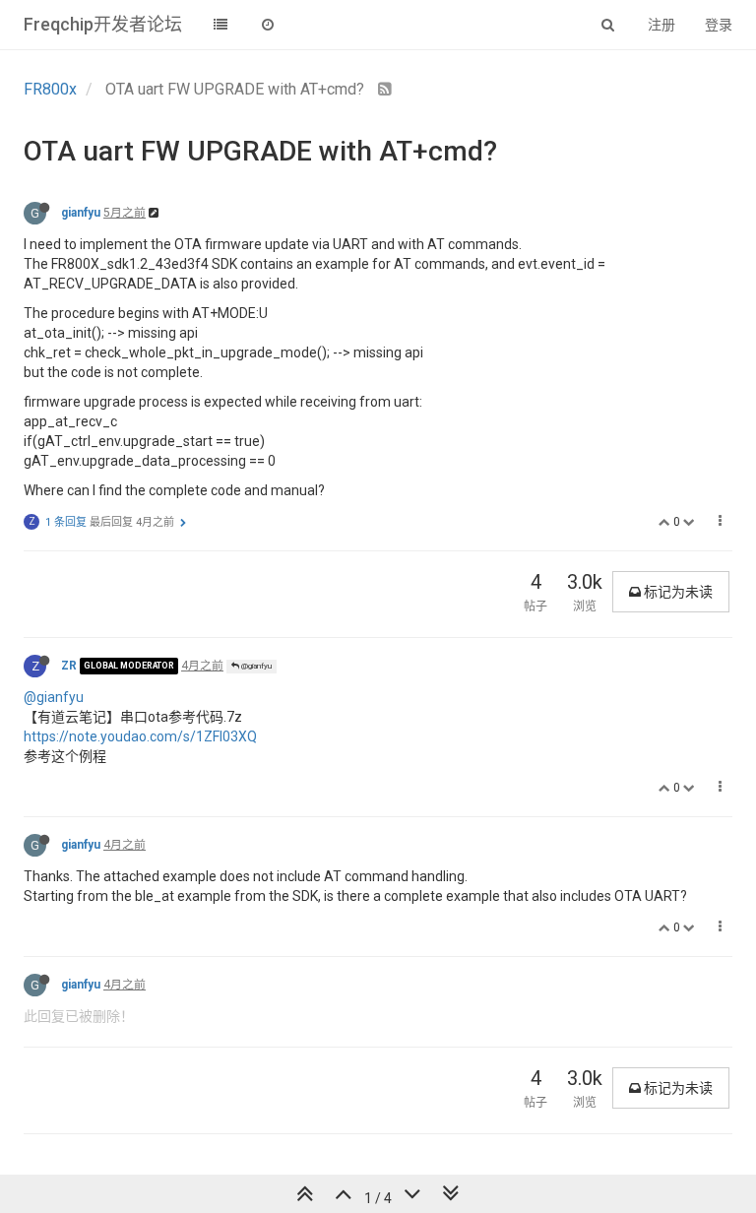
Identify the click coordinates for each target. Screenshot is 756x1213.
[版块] (220, 24)
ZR (69, 665)
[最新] (267, 24)
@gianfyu (255, 666)
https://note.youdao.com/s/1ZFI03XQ (140, 736)
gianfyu (80, 213)
